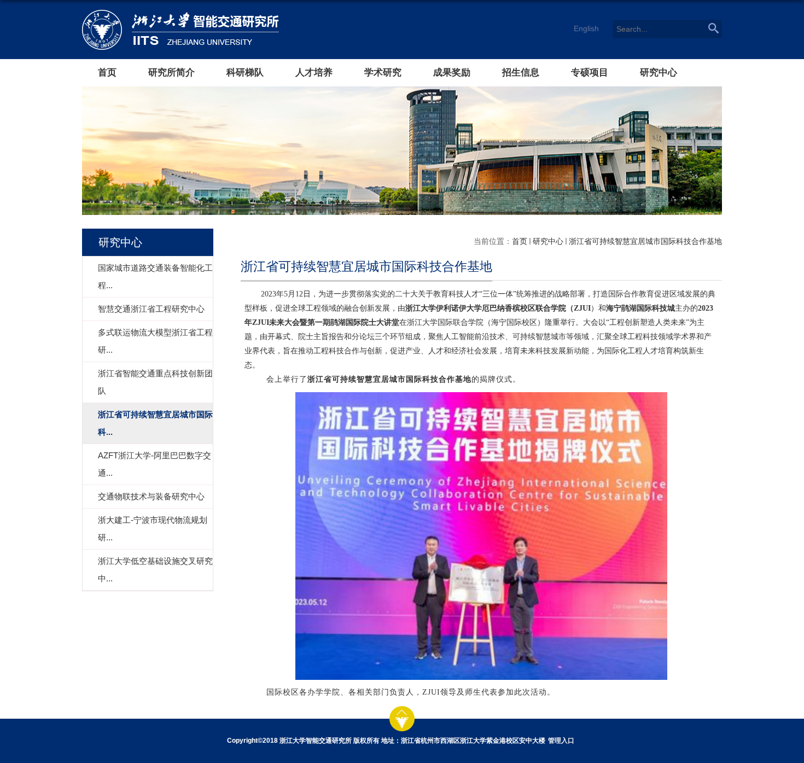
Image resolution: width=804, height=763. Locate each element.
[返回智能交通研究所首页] (193, 30)
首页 (107, 72)
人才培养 (314, 72)
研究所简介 (171, 72)
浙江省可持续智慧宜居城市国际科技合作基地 (645, 241)
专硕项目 (589, 72)
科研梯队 (245, 72)
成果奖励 (451, 72)
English (586, 28)
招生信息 (520, 72)
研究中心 (658, 72)
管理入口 (561, 740)
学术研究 (382, 72)
